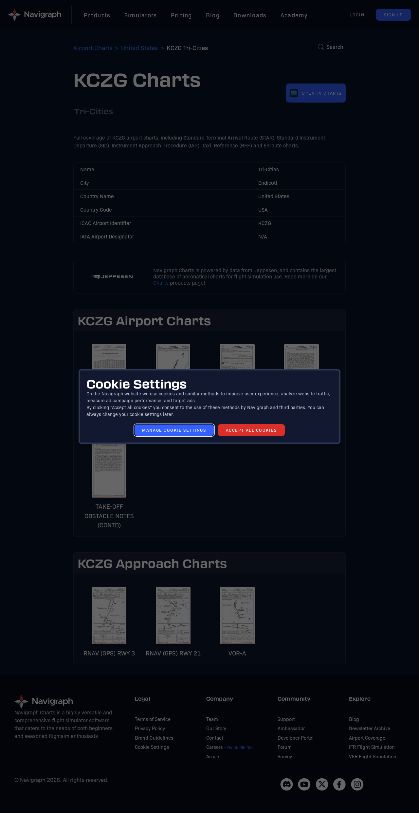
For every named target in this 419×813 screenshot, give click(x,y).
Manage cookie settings (174, 430)
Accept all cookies (251, 430)
